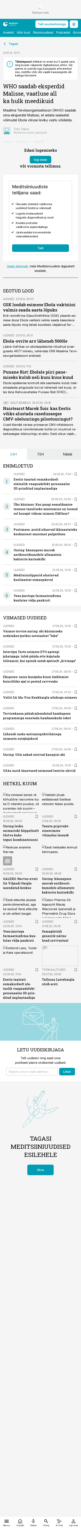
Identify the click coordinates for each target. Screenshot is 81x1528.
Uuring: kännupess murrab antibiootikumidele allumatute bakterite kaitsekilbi (37, 554)
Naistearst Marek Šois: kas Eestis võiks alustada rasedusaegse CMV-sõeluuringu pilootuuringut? (38, 414)
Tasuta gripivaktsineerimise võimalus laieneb (55, 830)
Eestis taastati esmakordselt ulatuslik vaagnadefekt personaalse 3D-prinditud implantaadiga (42, 483)
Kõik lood (23, 32)
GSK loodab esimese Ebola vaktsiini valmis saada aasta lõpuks (39, 307)
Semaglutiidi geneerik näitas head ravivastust (55, 935)
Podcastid (63, 32)
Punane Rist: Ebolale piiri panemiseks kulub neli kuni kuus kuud (38, 374)
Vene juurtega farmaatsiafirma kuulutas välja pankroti (19, 935)
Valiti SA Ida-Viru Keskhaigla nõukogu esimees (40, 697)
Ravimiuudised (43, 32)
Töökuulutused (54, 969)
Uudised (8, 299)
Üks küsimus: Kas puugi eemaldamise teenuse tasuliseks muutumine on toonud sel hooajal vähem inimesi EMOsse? (46, 508)
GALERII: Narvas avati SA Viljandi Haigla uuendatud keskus (20, 883)
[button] (32, 1071)
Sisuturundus (20, 402)
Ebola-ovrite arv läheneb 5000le (35, 341)
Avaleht (8, 32)
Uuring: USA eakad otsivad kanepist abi (34, 755)
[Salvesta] (75, 474)
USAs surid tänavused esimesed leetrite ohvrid (39, 771)
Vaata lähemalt (17, 266)
